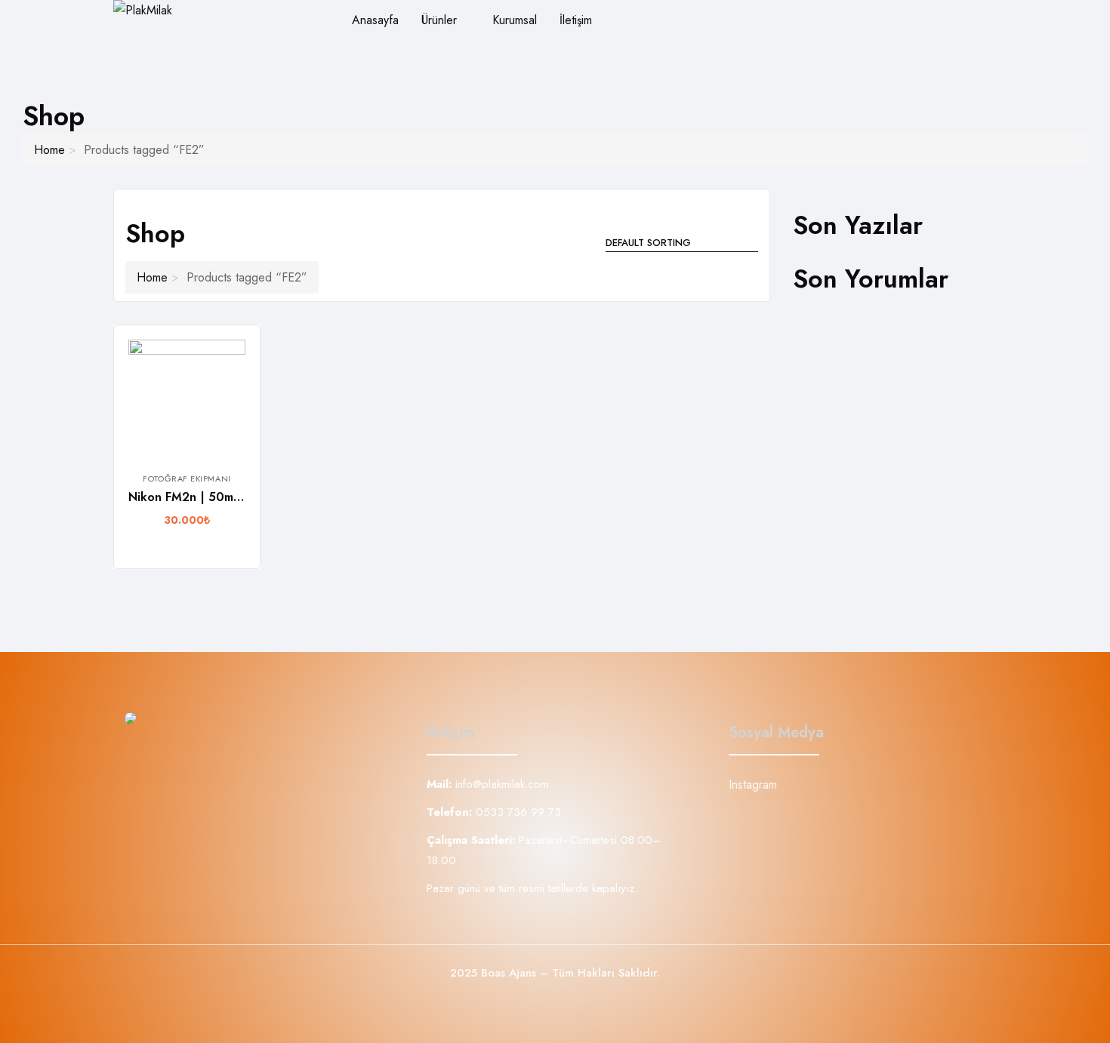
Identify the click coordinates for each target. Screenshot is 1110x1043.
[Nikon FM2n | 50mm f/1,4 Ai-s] (186, 398)
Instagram (753, 784)
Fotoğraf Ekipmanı (186, 478)
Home (49, 149)
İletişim (576, 20)
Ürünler (441, 20)
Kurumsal (514, 20)
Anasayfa (375, 20)
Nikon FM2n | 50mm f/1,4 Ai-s (214, 497)
